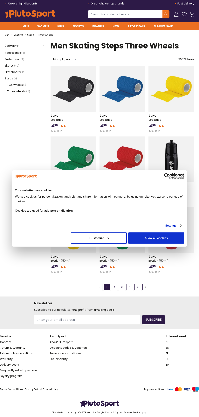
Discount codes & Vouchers (68, 348)
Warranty (6, 359)
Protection (14, 59)
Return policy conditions (16, 353)
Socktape (57, 117)
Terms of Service (132, 412)
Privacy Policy (33, 389)
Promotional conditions (65, 353)
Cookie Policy (50, 389)
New (116, 26)
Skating (18, 34)
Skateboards (15, 72)
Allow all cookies (156, 237)
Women (43, 26)
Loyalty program (11, 376)
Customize (96, 237)
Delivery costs (9, 365)
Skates (12, 66)
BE (167, 348)
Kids (60, 26)
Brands (98, 26)
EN (167, 365)
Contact (5, 342)
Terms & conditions (11, 389)
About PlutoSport (61, 342)
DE (167, 359)
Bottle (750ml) (61, 258)
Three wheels (45, 34)
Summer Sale (163, 26)
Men (26, 26)
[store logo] (30, 14)
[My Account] (176, 14)
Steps (30, 34)
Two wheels (16, 85)
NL (167, 342)
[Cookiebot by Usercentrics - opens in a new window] (167, 176)
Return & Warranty (12, 348)
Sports (78, 26)
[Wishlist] (184, 14)
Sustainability (59, 359)
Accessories (15, 53)
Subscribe (153, 319)
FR (167, 353)
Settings (171, 225)
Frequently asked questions (18, 370)
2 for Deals (136, 26)
